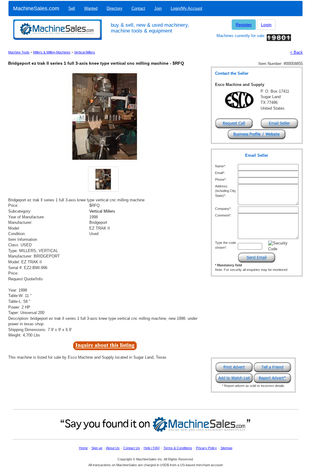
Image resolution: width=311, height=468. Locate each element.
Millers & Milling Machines (51, 52)
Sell (71, 8)
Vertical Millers (84, 52)
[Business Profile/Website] (256, 134)
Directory (114, 8)
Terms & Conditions (177, 448)
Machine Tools (18, 52)
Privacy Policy (206, 448)
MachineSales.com (36, 8)
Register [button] (244, 24)
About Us (113, 448)
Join (158, 8)
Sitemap (226, 448)
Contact (138, 8)
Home (83, 448)
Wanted (90, 8)
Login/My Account (186, 8)
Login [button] (266, 24)
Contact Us (131, 448)
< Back (296, 52)
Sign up (96, 448)
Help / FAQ (152, 448)
